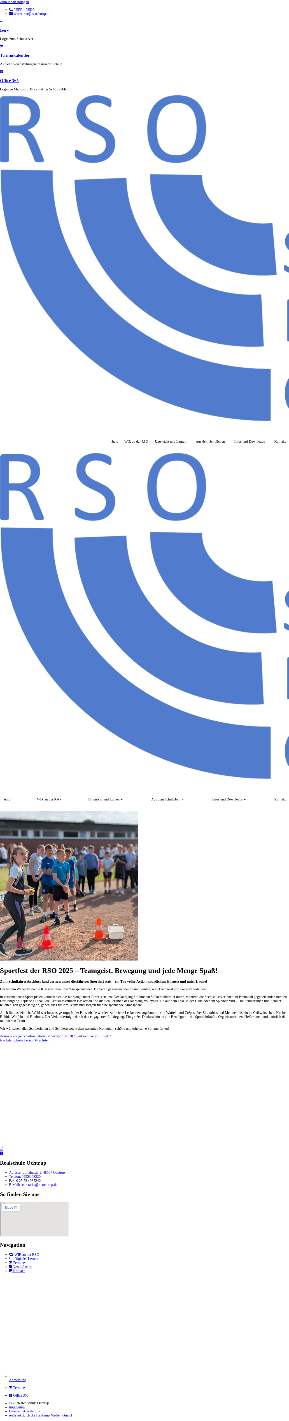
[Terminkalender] (1, 46)
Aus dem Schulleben (210, 441)
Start (114, 441)
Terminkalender (15, 55)
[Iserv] (2, 21)
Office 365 (9, 80)
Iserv (4, 30)
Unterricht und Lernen (170, 441)
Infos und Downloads (249, 441)
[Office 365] (1, 72)
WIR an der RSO (136, 441)
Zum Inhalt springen (14, 2)
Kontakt (280, 441)
